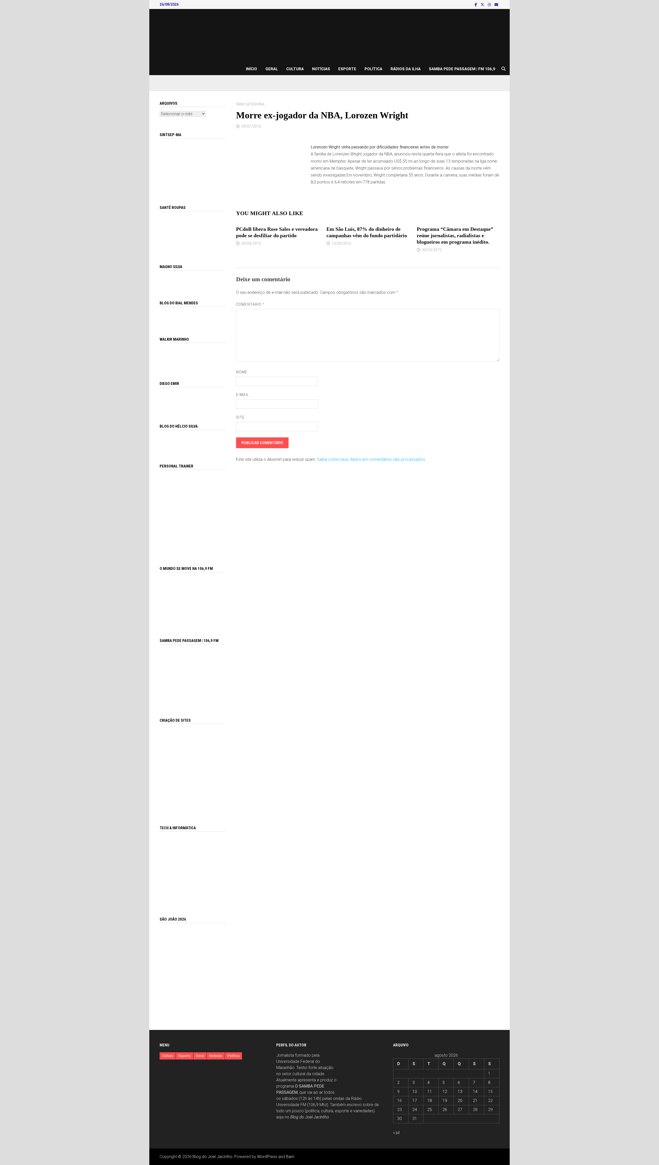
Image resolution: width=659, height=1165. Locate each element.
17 (414, 1100)
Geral (271, 69)
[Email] (496, 4)
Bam (290, 1156)
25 (429, 1109)
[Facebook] (476, 4)
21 (475, 1100)
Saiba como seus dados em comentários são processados (371, 459)
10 (414, 1091)
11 (429, 1091)
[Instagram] (490, 4)
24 (414, 1109)
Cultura (295, 69)
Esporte (347, 69)
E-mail (242, 395)
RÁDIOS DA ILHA (406, 69)
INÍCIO (251, 69)
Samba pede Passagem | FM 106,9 (462, 69)
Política (373, 69)
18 (429, 1100)
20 (460, 1100)
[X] (483, 4)
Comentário (250, 304)
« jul (396, 1132)
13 (460, 1091)
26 (445, 1109)
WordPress (267, 1156)
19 (445, 1100)
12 (445, 1091)
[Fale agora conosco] (193, 768)
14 (475, 1091)
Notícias (321, 69)
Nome (241, 372)
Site (240, 417)
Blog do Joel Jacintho (309, 1117)
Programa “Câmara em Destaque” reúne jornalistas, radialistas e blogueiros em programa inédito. (455, 235)
